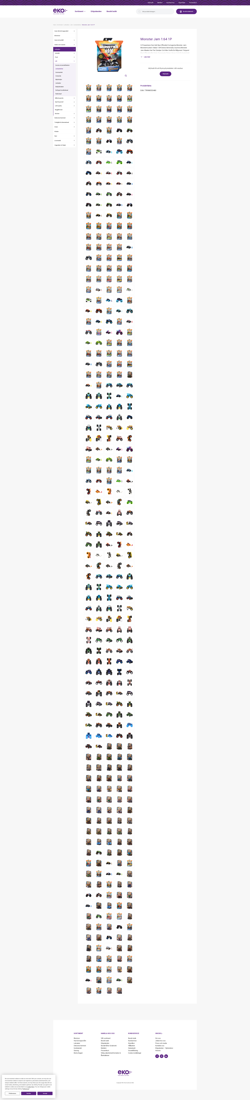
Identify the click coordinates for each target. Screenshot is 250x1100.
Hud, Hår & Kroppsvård (61, 31)
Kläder (56, 131)
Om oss (158, 1038)
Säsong (76, 1050)
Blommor (57, 35)
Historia (157, 1050)
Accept (45, 1093)
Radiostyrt (58, 94)
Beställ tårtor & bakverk (109, 1046)
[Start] (60, 11)
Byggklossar (58, 109)
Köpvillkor (131, 1043)
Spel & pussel (59, 102)
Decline (29, 1093)
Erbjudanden (96, 11)
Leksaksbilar (59, 69)
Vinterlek (58, 76)
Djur (55, 136)
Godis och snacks (59, 44)
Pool (56, 57)
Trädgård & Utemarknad (61, 122)
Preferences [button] (25, 1089)
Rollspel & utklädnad (61, 90)
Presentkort (193, 3)
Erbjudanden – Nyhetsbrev (164, 1048)
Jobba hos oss (160, 1041)
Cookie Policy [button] (30, 1087)
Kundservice (170, 3)
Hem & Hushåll (59, 40)
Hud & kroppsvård (80, 1041)
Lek (56, 61)
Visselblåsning (133, 1050)
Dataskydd (131, 1048)
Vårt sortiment (105, 1038)
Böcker (57, 113)
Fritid (56, 127)
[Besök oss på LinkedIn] (166, 1056)
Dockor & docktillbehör (62, 65)
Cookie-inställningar (134, 1053)
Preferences (12, 1093)
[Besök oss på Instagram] (161, 1056)
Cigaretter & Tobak (60, 145)
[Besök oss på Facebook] (157, 1056)
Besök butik (112, 11)
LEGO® (57, 53)
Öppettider (182, 3)
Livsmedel (57, 140)
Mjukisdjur (58, 79)
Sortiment (79, 11)
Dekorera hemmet (59, 118)
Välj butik (150, 3)
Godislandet (78, 1048)
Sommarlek (58, 72)
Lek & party (58, 106)
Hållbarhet (131, 1046)
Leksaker (57, 49)
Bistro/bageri (78, 1053)
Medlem (159, 3)
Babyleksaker (59, 86)
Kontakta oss (159, 1046)
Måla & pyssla (59, 98)
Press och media (161, 1043)
